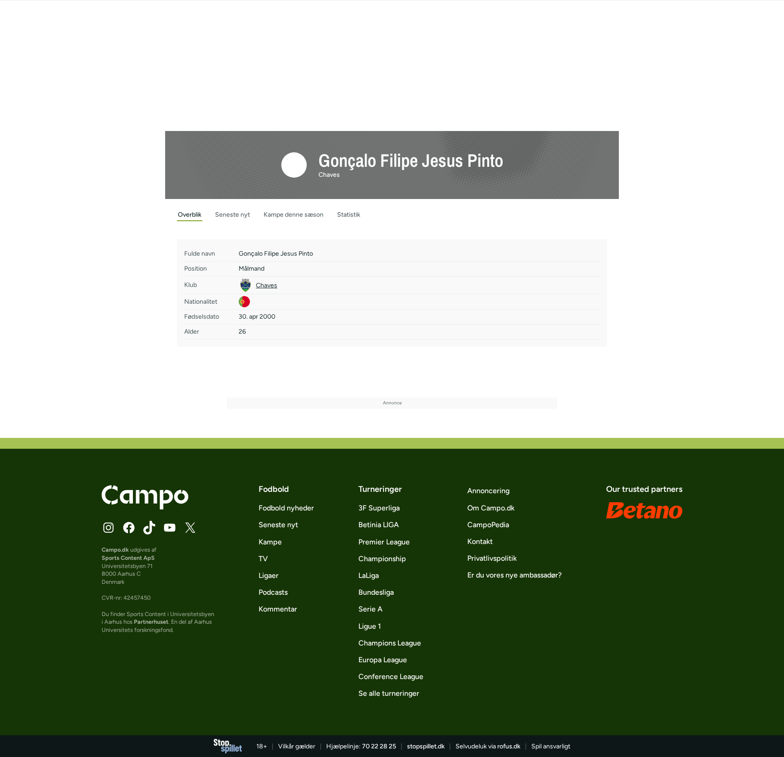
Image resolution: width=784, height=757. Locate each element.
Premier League (384, 542)
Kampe (270, 542)
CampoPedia (488, 524)
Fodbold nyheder (286, 508)
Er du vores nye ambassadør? (514, 575)
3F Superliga (379, 508)
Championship (382, 558)
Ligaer (269, 575)
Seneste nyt (278, 524)
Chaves (329, 175)
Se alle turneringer (388, 693)
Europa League (382, 659)
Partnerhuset (151, 621)
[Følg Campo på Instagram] (108, 527)
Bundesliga (376, 592)
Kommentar (278, 609)
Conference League (390, 676)
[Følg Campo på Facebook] (129, 527)
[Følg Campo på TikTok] (149, 527)
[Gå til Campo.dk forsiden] (145, 507)
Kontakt (480, 541)
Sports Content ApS (128, 557)
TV (263, 558)
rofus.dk (508, 746)
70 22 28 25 (379, 746)
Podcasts (273, 592)
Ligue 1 (369, 626)
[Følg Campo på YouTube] (169, 527)
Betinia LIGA (378, 524)
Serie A (370, 609)
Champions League (389, 643)
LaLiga (368, 575)
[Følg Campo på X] (190, 527)
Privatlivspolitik (492, 558)
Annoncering (488, 490)
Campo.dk (115, 549)
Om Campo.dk (490, 508)
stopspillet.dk (426, 746)
